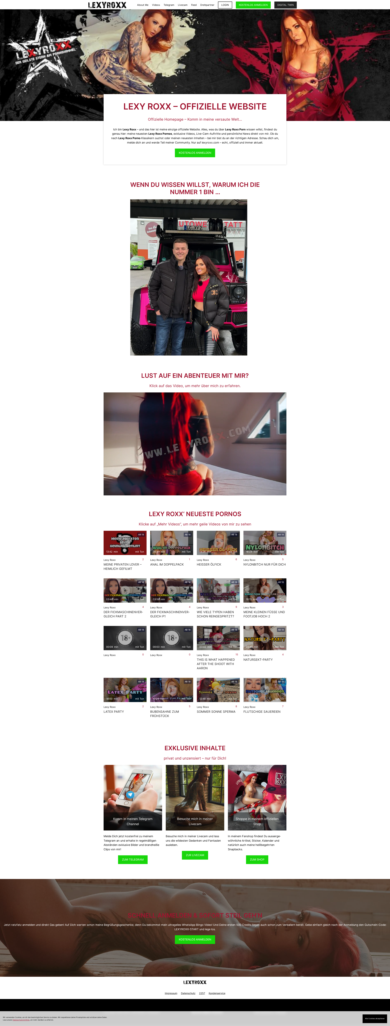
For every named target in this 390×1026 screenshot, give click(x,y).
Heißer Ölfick (209, 564)
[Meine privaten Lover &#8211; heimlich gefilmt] (125, 543)
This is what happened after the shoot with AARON (216, 664)
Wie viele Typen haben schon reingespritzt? (215, 614)
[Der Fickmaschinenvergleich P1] (171, 590)
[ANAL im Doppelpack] (171, 543)
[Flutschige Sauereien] (264, 690)
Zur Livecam (195, 855)
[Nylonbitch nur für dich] (264, 543)
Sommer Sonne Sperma (216, 711)
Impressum (171, 993)
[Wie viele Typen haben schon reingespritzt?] (218, 590)
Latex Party (114, 711)
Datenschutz (188, 993)
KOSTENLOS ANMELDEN (253, 4)
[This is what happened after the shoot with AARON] (218, 638)
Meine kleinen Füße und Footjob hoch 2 (264, 614)
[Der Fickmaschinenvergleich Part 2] (125, 590)
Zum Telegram (133, 859)
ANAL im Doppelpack (167, 564)
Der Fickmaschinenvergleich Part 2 (123, 614)
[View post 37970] (171, 638)
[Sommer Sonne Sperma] (218, 690)
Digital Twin (285, 4)
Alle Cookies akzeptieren (375, 1018)
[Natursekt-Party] (264, 638)
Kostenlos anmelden (195, 939)
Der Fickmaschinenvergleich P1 (170, 614)
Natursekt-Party (258, 659)
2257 (202, 993)
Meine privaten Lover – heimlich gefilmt (123, 567)
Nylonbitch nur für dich (264, 564)
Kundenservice (217, 993)
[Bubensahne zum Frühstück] (171, 690)
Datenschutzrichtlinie (21, 1020)
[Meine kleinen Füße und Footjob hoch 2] (264, 590)
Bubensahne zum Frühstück (164, 714)
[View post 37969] (125, 638)
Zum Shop (257, 859)
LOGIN (225, 4)
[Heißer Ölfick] (218, 543)
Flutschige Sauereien (261, 711)
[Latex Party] (125, 690)
